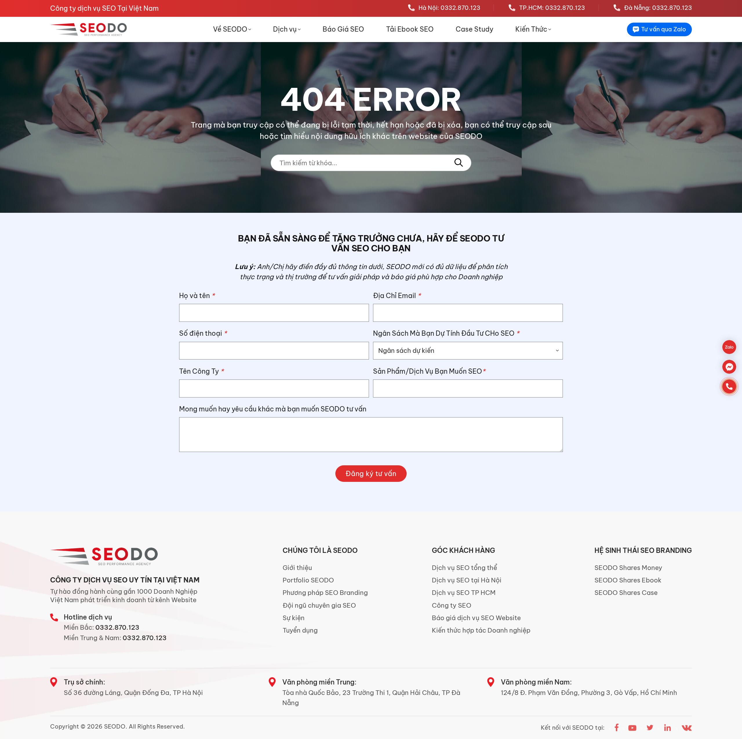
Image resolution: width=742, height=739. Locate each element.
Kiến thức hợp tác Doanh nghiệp (481, 630)
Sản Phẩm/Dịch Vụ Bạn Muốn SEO (429, 371)
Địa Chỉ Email (397, 295)
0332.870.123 (117, 627)
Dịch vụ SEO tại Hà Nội (466, 580)
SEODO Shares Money (628, 568)
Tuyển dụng (300, 630)
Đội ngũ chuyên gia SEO (319, 605)
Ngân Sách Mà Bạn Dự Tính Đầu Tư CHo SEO (446, 333)
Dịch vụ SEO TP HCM (464, 593)
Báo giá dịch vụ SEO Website (476, 618)
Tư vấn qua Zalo (663, 29)
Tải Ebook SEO (410, 29)
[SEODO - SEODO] (89, 29)
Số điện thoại (203, 333)
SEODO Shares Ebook (627, 580)
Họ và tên (196, 295)
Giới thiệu (297, 568)
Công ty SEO (451, 605)
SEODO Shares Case (626, 593)
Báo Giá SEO (343, 29)
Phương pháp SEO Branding (325, 593)
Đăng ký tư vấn (371, 473)
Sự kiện (294, 618)
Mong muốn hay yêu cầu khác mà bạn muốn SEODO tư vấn (272, 409)
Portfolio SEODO (308, 580)
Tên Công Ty (201, 371)
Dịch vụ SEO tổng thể (464, 568)
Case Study (474, 29)
